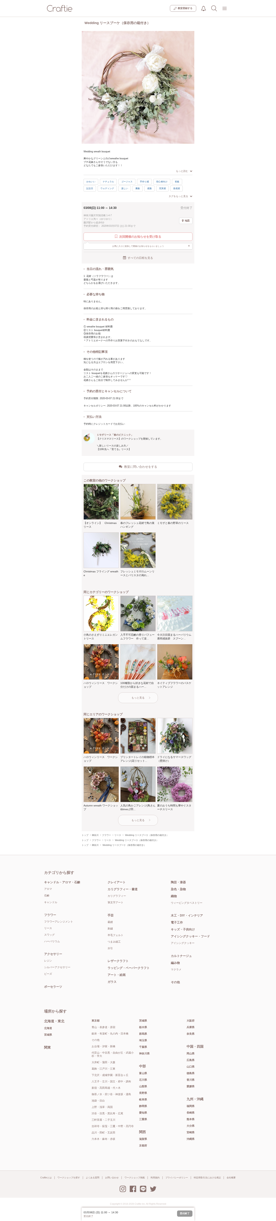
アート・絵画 (117, 974)
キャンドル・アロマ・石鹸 (62, 882)
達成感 (176, 188)
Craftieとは (46, 1177)
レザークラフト (118, 961)
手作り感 (144, 181)
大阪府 (191, 1020)
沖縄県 (191, 1138)
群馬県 (143, 1033)
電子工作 (177, 922)
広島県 (191, 1060)
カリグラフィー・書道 (123, 889)
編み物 (175, 962)
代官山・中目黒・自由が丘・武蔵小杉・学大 (113, 1054)
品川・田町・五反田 (103, 1132)
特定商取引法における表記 (207, 1177)
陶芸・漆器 (178, 882)
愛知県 (143, 1112)
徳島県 (191, 1073)
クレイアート (117, 882)
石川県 (143, 1079)
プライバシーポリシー (176, 1177)
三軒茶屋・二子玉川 (103, 1119)
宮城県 (48, 1034)
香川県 (191, 1079)
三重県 (143, 1119)
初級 (177, 181)
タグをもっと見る (178, 196)
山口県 (191, 1066)
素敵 (137, 188)
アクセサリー (53, 954)
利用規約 (155, 1177)
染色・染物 (178, 889)
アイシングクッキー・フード (190, 936)
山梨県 (143, 1086)
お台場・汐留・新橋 (103, 1046)
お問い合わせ (112, 1177)
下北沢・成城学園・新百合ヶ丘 (110, 1075)
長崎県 (191, 1112)
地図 (187, 220)
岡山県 (191, 1053)
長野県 (143, 1092)
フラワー (50, 915)
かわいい (90, 181)
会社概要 (231, 1177)
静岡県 (143, 1106)
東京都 (96, 1020)
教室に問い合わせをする (140, 466)
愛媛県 (191, 1086)
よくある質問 (92, 1177)
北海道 (48, 1028)
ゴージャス (127, 181)
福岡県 (191, 1106)
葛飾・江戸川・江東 (103, 1068)
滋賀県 (143, 1138)
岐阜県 (143, 1099)
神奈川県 (144, 1053)
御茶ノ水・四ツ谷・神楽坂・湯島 (111, 1094)
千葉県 (143, 1046)
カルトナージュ (181, 955)
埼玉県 (143, 1040)
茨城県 (143, 1020)
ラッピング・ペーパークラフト (129, 967)
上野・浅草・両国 (102, 1106)
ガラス (112, 981)
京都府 (143, 1145)
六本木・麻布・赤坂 (103, 1138)
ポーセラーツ (53, 986)
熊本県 (191, 1119)
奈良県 (191, 1033)
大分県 (191, 1125)
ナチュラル (108, 181)
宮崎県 (191, 1132)
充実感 (162, 188)
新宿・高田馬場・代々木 (106, 1087)
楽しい (124, 188)
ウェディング (107, 188)
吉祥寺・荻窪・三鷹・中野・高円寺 (113, 1126)
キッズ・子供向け (183, 929)
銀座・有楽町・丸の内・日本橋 (110, 1033)
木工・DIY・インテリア (187, 915)
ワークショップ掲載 (134, 1177)
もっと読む (182, 171)
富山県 (143, 1073)
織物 (174, 896)
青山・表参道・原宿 (103, 1027)
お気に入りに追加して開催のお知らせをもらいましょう (151, 246)
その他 (175, 982)
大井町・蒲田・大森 (103, 1062)
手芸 (111, 915)
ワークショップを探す (68, 1177)
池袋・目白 (98, 1100)
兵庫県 (191, 1027)
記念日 (89, 188)
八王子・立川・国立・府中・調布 (111, 1081)
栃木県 (143, 1027)
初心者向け (161, 181)
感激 (149, 188)
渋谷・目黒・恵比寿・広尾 (107, 1113)
